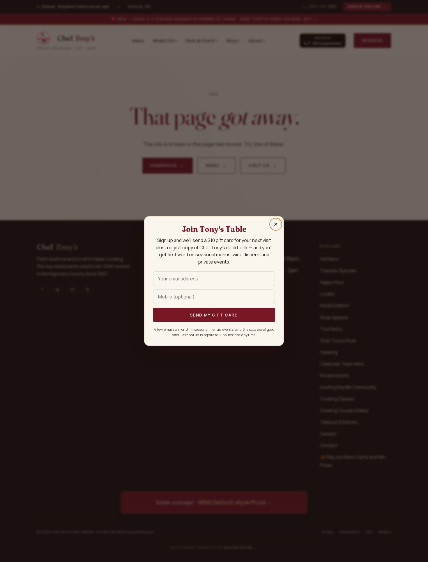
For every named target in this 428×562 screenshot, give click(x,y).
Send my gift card (214, 315)
